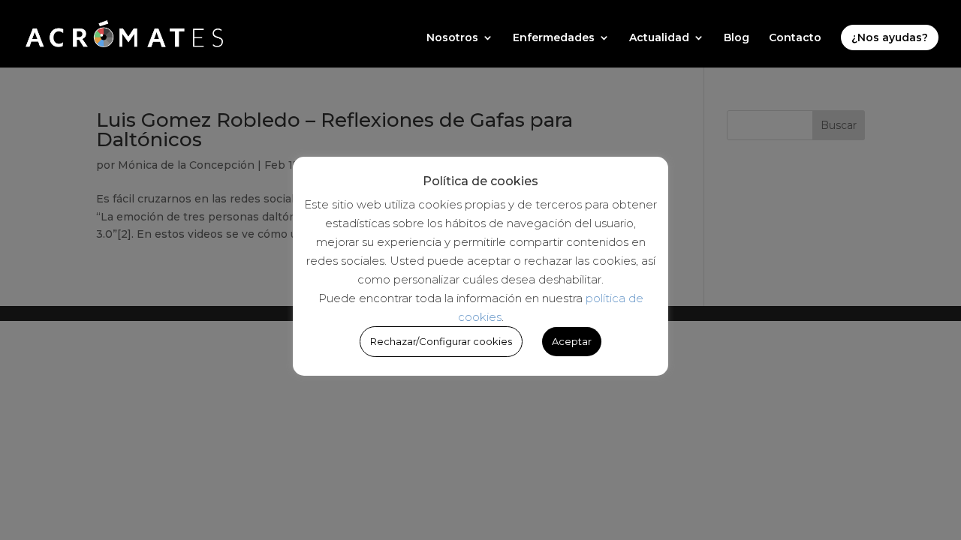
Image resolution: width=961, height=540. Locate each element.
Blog (736, 38)
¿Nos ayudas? (889, 37)
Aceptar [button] (572, 341)
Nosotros (452, 38)
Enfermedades (554, 38)
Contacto (795, 38)
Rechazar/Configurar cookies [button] (441, 341)
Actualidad (659, 38)
